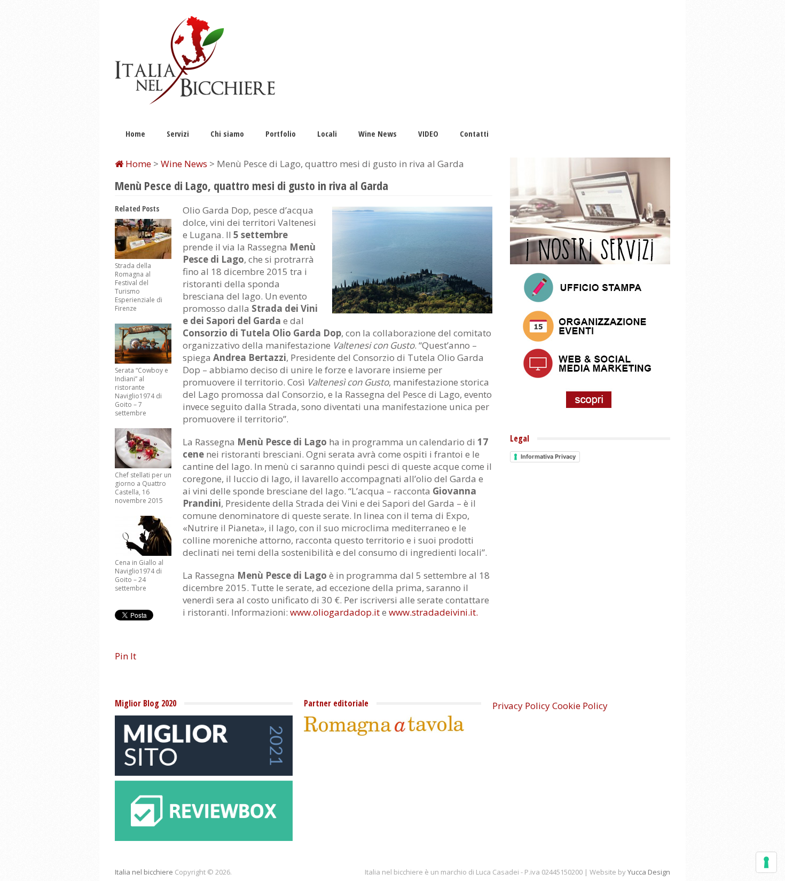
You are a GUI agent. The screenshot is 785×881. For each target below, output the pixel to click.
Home (135, 133)
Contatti (474, 133)
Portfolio (280, 133)
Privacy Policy (521, 705)
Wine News (377, 133)
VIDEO (428, 133)
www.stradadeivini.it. (433, 612)
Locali (327, 133)
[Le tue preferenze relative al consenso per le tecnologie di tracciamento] (766, 862)
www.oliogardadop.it (335, 612)
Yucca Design (648, 872)
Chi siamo (227, 133)
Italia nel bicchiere (144, 872)
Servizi (178, 133)
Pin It (125, 656)
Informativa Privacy (548, 456)
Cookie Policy (580, 705)
